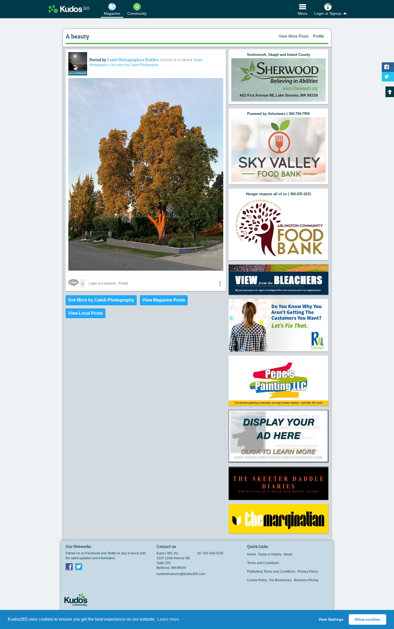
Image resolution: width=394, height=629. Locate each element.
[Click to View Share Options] (219, 283)
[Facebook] (69, 566)
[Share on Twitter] (388, 77)
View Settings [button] (330, 619)
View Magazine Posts (163, 300)
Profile (318, 36)
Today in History (269, 554)
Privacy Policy (308, 571)
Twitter (78, 566)
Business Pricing (306, 580)
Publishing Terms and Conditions (271, 571)
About (288, 554)
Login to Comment (102, 283)
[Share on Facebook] (388, 67)
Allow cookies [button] (367, 619)
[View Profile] (77, 61)
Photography (99, 65)
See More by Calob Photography (101, 300)
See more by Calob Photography (134, 65)
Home (251, 554)
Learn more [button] (168, 619)
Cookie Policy (257, 580)
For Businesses (280, 580)
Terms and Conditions (263, 563)
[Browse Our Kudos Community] (69, 9)
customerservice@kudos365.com (181, 574)
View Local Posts (85, 313)
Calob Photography (124, 59)
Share (197, 60)
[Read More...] (278, 79)
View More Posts (294, 36)
